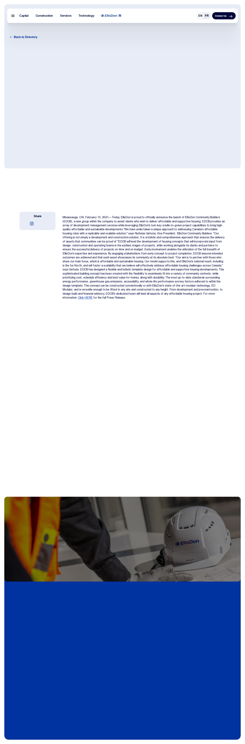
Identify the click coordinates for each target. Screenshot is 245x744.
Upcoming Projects (150, 699)
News (142, 651)
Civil (190, 713)
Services (65, 15)
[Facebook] (28, 697)
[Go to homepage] (111, 16)
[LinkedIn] (21, 697)
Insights (143, 658)
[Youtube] (35, 697)
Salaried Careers (198, 651)
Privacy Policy (98, 692)
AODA (93, 699)
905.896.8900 (21, 678)
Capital (24, 15)
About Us (95, 651)
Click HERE (85, 297)
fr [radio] (207, 15)
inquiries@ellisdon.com (26, 685)
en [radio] (200, 15)
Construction (44, 15)
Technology (86, 15)
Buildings (194, 699)
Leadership (96, 672)
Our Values (96, 665)
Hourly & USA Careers (202, 658)
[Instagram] (32, 223)
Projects (143, 692)
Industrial (194, 706)
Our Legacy (96, 658)
